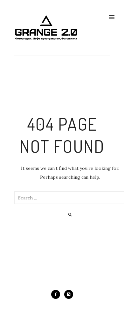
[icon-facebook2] (57, 294)
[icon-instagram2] (68, 294)
